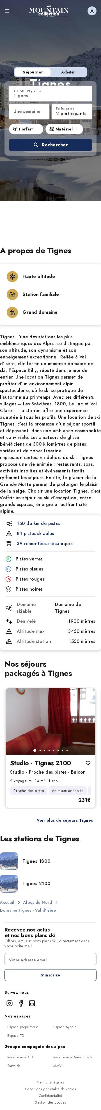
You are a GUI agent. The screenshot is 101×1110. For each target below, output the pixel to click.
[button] (50, 145)
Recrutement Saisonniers (72, 1057)
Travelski (14, 1065)
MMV (57, 1065)
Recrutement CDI (20, 1057)
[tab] (34, 750)
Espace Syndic (65, 1027)
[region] (50, 721)
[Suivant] (86, 721)
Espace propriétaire (22, 1027)
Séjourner (33, 72)
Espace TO (15, 1035)
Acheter (68, 72)
